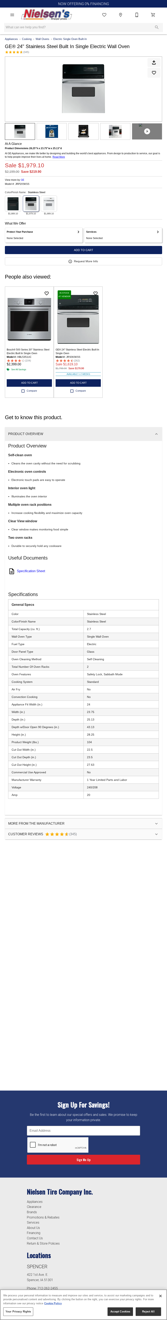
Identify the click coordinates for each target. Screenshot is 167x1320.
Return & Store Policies (43, 1243)
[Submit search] (156, 27)
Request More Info (86, 261)
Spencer (37, 1266)
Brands (32, 1212)
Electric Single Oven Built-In (70, 39)
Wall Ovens (42, 39)
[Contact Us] (137, 15)
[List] (104, 15)
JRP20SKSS (22, 184)
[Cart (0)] (153, 15)
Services (33, 1222)
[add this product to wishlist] (153, 73)
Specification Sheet (31, 571)
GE (22, 179)
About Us (33, 1228)
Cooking (27, 39)
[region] (83, 1304)
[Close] (160, 1295)
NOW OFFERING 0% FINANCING (83, 4)
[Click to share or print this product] (153, 62)
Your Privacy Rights (18, 1311)
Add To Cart (83, 250)
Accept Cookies (120, 1311)
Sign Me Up (84, 1160)
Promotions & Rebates (43, 1217)
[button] (12, 15)
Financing (33, 1233)
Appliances (11, 39)
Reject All (148, 1311)
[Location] (120, 15)
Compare (32, 390)
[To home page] (46, 15)
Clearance (34, 1207)
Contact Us (35, 1238)
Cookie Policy (53, 1303)
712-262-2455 (47, 1288)
